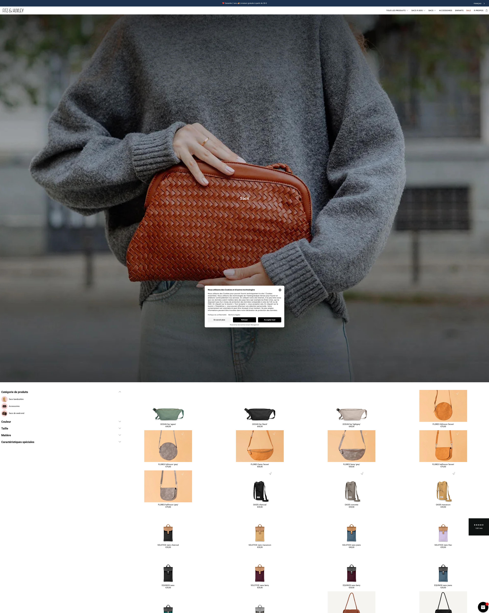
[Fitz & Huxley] (13, 10)
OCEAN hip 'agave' (168, 424)
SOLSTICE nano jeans (351, 545)
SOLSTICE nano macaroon (260, 545)
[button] (479, 527)
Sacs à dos (417, 10)
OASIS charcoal (259, 505)
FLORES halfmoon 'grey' (168, 505)
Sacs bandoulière (16, 399)
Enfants (459, 10)
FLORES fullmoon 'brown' (443, 424)
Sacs (431, 10)
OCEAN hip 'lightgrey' (352, 424)
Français (477, 3)
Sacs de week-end (16, 413)
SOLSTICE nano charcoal (168, 545)
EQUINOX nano (168, 585)
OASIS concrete (351, 505)
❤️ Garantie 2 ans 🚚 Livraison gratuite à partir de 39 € (244, 3)
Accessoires (445, 10)
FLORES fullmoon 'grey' (168, 464)
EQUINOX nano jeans (443, 585)
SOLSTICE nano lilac (443, 545)
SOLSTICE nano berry (260, 585)
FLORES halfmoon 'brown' (443, 464)
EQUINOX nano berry (351, 585)
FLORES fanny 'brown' (260, 464)
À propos (478, 10)
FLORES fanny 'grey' (351, 464)
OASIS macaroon (443, 505)
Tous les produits (396, 10)
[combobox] (479, 3)
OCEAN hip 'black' (259, 424)
